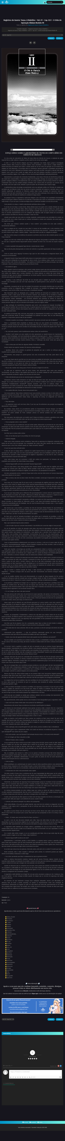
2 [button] (25, 383)
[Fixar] (18, 1077)
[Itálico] (13, 1077)
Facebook (33, 1122)
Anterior (51, 38)
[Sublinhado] (15, 1077)
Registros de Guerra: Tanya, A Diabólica (38, 25)
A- (34, 42)
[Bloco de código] (27, 1077)
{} (31, 1077)
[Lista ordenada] (20, 1077)
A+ (30, 42)
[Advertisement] (32, 13)
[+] (34, 1077)
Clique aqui (35, 993)
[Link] (30, 1077)
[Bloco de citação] (25, 1077)
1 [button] (5, 328)
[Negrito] (11, 1077)
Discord (25, 991)
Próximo (59, 38)
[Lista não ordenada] (22, 1077)
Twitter (40, 1122)
